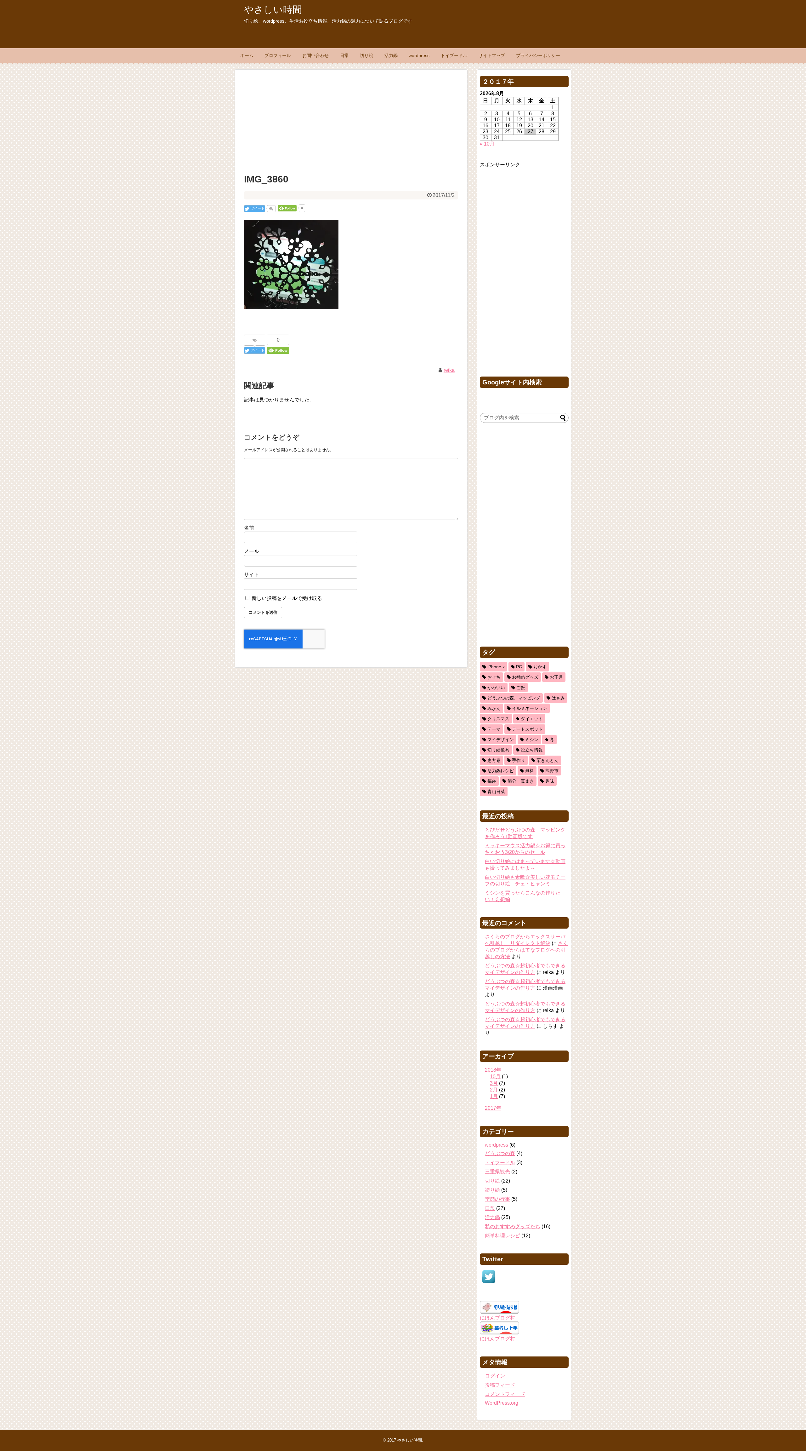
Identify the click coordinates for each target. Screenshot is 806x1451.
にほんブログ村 (497, 1318)
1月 (494, 1096)
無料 (529, 770)
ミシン (531, 739)
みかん (494, 708)
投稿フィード (500, 1385)
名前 (249, 528)
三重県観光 (497, 1171)
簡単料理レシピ (502, 1235)
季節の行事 (497, 1199)
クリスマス (498, 718)
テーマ (494, 729)
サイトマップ (492, 55)
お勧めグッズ (525, 677)
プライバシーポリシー (538, 55)
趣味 (549, 781)
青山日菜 (496, 791)
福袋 (491, 781)
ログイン (495, 1376)
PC (519, 666)
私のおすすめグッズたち (512, 1226)
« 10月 (487, 144)
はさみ (558, 697)
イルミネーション (529, 708)
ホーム (246, 55)
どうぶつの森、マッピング (513, 697)
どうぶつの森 (500, 1153)
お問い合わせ (315, 55)
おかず (540, 666)
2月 (494, 1089)
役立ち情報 (532, 749)
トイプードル (454, 55)
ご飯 (520, 687)
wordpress (419, 55)
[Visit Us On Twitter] (488, 1283)
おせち (494, 677)
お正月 (556, 677)
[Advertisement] (351, 120)
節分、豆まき (521, 781)
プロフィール (277, 55)
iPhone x (496, 666)
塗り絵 (492, 1190)
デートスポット (527, 729)
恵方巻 (494, 760)
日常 (344, 55)
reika (449, 370)
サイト (251, 574)
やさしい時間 (273, 9)
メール (251, 551)
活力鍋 (391, 55)
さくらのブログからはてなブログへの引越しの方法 (526, 950)
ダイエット (532, 718)
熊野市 (552, 770)
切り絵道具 (498, 749)
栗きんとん (547, 760)
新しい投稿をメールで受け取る (287, 598)
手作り (518, 760)
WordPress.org (501, 1403)
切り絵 (366, 55)
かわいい (496, 687)
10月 (495, 1076)
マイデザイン (500, 739)
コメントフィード (505, 1394)
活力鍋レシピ (500, 770)
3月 (494, 1083)
